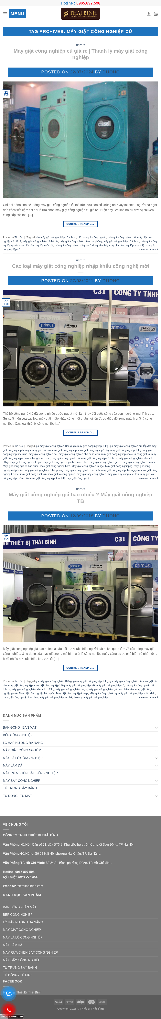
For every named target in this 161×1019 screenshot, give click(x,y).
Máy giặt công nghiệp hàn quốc (20, 466)
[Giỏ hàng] (156, 13)
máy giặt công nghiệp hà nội (139, 462)
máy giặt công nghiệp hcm (55, 466)
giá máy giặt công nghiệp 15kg (90, 446)
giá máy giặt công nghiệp (92, 237)
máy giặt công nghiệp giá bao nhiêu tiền (65, 462)
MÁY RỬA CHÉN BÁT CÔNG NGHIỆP (30, 773)
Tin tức (80, 45)
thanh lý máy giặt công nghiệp (116, 245)
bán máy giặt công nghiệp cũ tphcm (56, 237)
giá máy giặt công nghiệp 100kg (54, 446)
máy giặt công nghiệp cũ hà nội (40, 241)
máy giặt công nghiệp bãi (43, 454)
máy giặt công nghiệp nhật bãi (36, 245)
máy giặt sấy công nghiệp (91, 474)
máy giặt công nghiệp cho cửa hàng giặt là (125, 454)
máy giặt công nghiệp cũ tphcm (121, 241)
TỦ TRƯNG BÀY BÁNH (20, 788)
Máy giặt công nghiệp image (88, 466)
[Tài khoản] (149, 13)
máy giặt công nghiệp (64, 450)
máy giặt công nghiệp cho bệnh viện (79, 454)
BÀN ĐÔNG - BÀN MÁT (20, 727)
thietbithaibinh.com (30, 886)
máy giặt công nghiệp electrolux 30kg (33, 689)
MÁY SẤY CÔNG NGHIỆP (21, 780)
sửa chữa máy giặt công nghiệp (36, 478)
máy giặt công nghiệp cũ (122, 237)
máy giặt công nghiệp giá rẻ (105, 462)
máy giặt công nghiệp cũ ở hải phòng (81, 241)
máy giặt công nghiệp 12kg (93, 450)
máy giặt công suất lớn (33, 474)
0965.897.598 (88, 3)
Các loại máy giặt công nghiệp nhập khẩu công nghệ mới (80, 266)
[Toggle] (156, 727)
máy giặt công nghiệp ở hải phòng (44, 470)
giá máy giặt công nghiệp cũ (126, 446)
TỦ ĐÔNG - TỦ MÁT (17, 796)
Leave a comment (148, 249)
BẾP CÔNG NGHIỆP (18, 735)
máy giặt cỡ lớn (41, 450)
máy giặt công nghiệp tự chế (55, 697)
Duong (111, 72)
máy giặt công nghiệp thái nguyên (120, 470)
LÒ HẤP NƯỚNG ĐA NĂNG (23, 743)
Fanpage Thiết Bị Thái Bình (22, 992)
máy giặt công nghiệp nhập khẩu (136, 693)
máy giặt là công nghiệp (61, 474)
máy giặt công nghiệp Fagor (25, 462)
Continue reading (80, 224)
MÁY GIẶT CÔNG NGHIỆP (22, 750)
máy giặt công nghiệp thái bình (82, 470)
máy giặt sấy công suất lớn (123, 474)
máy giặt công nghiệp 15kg (125, 450)
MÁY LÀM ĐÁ (12, 765)
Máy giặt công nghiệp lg (118, 466)
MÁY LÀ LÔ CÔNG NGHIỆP (23, 758)
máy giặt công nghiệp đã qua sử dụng (76, 245)
